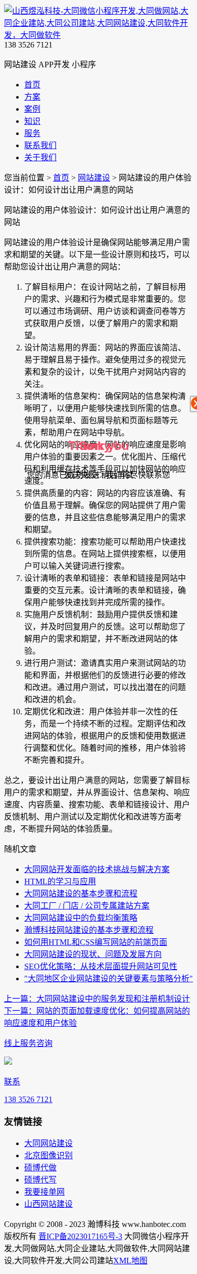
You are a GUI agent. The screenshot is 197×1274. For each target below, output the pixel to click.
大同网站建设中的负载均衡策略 (80, 918)
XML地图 (130, 1260)
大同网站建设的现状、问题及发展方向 (93, 954)
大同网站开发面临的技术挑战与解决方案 (97, 869)
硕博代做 (40, 1167)
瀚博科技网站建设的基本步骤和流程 (89, 930)
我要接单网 (44, 1192)
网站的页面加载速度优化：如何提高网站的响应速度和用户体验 (97, 1017)
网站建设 (94, 177)
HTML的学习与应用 (60, 881)
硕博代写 (40, 1179)
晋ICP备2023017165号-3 (80, 1236)
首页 (61, 177)
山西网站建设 (48, 1204)
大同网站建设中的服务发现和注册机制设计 (97, 998)
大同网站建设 (48, 1143)
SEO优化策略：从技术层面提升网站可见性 (100, 966)
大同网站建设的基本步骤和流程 (80, 893)
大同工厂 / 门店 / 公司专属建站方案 (87, 905)
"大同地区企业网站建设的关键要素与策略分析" (108, 978)
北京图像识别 (48, 1155)
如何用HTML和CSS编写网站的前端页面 (95, 942)
